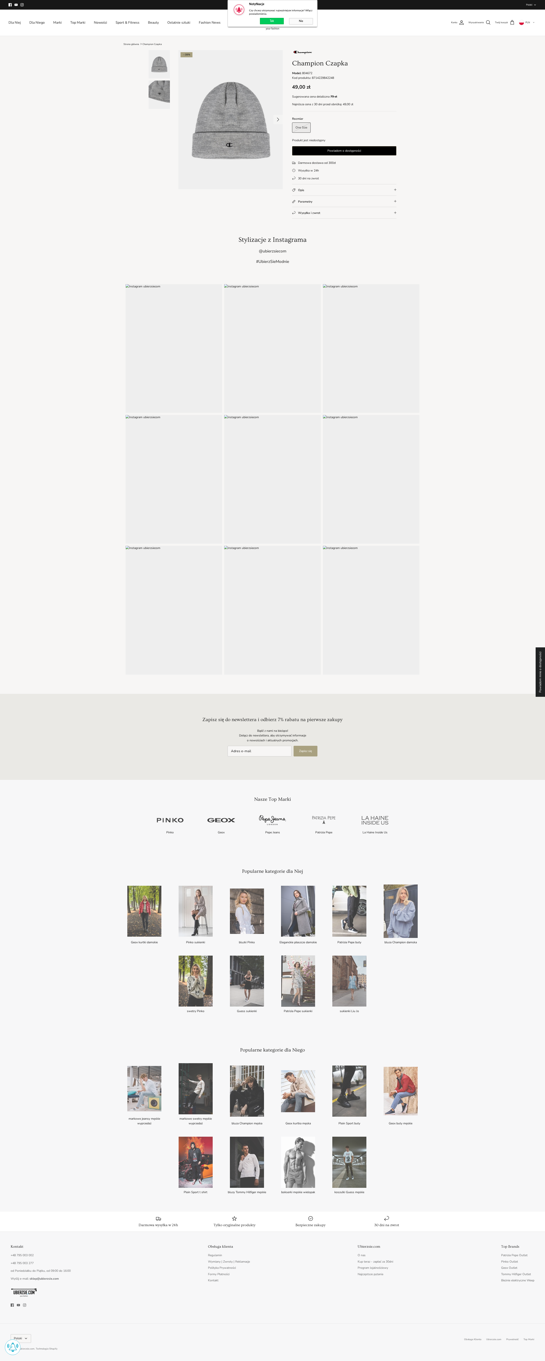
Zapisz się (305, 751)
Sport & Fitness (127, 22)
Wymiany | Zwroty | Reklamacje (229, 1262)
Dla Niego (37, 22)
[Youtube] (16, 4)
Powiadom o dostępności (344, 151)
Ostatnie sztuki (178, 22)
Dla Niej (15, 22)
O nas (362, 1255)
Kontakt (213, 1280)
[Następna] (278, 119)
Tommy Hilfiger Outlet (516, 1274)
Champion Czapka (152, 44)
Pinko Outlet (509, 1262)
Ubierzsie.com (493, 1339)
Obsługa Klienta (472, 1339)
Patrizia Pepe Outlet (514, 1255)
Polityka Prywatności (222, 1268)
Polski (529, 4)
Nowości (100, 22)
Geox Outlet (509, 1268)
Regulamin (215, 1255)
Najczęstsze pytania (370, 1274)
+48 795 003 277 (22, 1263)
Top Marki (77, 22)
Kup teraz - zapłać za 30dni (375, 1262)
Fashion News (210, 22)
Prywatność (512, 1339)
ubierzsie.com (27, 1348)
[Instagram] (22, 4)
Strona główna (131, 44)
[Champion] (302, 54)
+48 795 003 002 (22, 1255)
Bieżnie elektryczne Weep (517, 1280)
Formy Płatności (218, 1274)
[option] (230, 119)
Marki (57, 22)
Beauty (153, 22)
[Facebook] (10, 4)
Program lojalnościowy (373, 1268)
